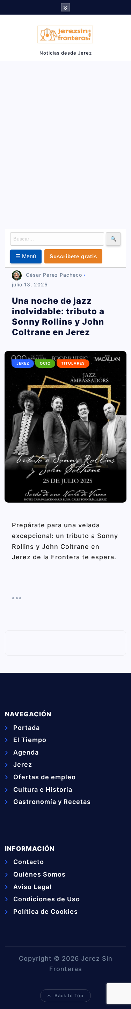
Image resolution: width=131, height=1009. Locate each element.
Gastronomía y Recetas (52, 801)
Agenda (26, 752)
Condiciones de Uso (46, 899)
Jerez (22, 363)
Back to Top (68, 995)
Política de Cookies (45, 911)
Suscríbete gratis (73, 256)
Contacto (28, 861)
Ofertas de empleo (44, 777)
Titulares (73, 363)
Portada (26, 727)
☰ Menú (25, 256)
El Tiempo (29, 739)
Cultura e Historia (42, 789)
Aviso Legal (32, 886)
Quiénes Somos (39, 874)
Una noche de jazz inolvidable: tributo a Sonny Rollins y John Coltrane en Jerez (58, 316)
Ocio (45, 363)
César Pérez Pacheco (54, 275)
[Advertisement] (65, 143)
